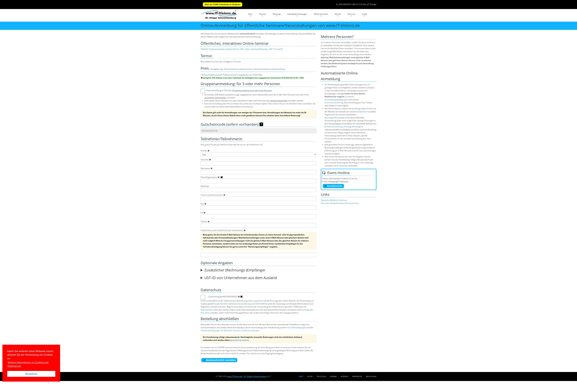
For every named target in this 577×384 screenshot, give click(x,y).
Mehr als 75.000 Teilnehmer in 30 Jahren (222, 4)
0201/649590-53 (336, 178)
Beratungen (329, 117)
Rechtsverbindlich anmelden (220, 360)
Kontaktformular (334, 186)
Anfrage (373, 4)
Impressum (357, 376)
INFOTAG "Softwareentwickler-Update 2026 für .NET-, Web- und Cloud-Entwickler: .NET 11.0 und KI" (242, 49)
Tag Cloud (321, 376)
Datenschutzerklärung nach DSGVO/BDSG (249, 303)
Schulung (347, 126)
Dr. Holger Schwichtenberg (255, 376)
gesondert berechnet (239, 340)
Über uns (351, 14)
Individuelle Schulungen (297, 14)
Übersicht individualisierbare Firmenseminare (340, 203)
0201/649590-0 (345, 4)
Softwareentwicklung (334, 126)
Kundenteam (362, 111)
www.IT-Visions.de (234, 376)
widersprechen (207, 309)
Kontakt (344, 376)
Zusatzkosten (342, 165)
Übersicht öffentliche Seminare (334, 200)
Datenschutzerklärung (334, 102)
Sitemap (333, 376)
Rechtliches (371, 376)
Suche (364, 14)
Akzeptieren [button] (31, 374)
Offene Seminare (321, 14)
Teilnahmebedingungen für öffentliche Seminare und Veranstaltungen (230, 330)
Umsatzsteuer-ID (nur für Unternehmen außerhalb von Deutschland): (256, 279)
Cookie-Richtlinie (221, 303)
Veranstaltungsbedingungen (336, 99)
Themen (262, 14)
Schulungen (340, 117)
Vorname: (205, 159)
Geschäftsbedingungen (296, 327)
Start (250, 14)
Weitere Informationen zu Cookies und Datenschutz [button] (28, 364)
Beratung (277, 14)
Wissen (338, 14)
